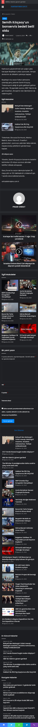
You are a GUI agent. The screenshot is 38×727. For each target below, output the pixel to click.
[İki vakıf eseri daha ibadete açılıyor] (8, 568)
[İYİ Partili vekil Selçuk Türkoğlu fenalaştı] (28, 328)
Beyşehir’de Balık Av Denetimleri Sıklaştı (23, 520)
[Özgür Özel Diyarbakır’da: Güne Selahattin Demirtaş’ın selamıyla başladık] (8, 587)
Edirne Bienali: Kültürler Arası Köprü (28, 315)
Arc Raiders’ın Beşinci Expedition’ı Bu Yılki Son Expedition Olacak (18, 620)
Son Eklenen (19, 430)
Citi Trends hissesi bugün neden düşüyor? (18, 452)
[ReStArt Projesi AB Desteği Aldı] (8, 577)
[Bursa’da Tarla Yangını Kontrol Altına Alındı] (10, 307)
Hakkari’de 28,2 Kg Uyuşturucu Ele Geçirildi (24, 472)
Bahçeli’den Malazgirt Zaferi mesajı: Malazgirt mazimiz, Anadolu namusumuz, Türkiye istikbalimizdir (24, 111)
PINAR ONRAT (9, 35)
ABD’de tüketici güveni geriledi (15, 2)
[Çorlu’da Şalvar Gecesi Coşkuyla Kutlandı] (28, 284)
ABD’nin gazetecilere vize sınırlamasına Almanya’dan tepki (25, 611)
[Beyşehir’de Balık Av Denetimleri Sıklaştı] (8, 521)
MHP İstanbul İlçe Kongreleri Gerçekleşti (8, 295)
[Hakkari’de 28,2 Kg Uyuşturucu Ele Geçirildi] (7, 127)
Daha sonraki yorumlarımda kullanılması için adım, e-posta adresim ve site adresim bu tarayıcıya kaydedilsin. (18, 412)
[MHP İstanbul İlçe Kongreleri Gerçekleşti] (10, 285)
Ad (3, 385)
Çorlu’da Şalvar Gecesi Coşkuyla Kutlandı (26, 293)
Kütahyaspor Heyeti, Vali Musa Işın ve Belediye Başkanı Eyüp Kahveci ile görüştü (18, 558)
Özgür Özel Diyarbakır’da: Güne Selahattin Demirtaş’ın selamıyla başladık (25, 587)
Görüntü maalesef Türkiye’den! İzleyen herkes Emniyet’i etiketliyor (23, 599)
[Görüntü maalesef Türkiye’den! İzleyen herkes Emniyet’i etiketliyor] (8, 599)
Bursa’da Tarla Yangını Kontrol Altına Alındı (8, 316)
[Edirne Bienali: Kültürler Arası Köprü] (28, 307)
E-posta (5, 392)
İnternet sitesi (6, 400)
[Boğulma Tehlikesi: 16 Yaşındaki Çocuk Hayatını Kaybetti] (10, 328)
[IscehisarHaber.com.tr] (19, 6)
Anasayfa (6, 14)
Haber (13, 14)
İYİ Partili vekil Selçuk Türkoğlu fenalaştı (28, 336)
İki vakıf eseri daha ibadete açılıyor (22, 566)
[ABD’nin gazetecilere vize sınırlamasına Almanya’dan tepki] (8, 612)
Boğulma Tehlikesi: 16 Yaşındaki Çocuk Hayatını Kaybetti (10, 337)
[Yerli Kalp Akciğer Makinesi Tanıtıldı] (8, 503)
